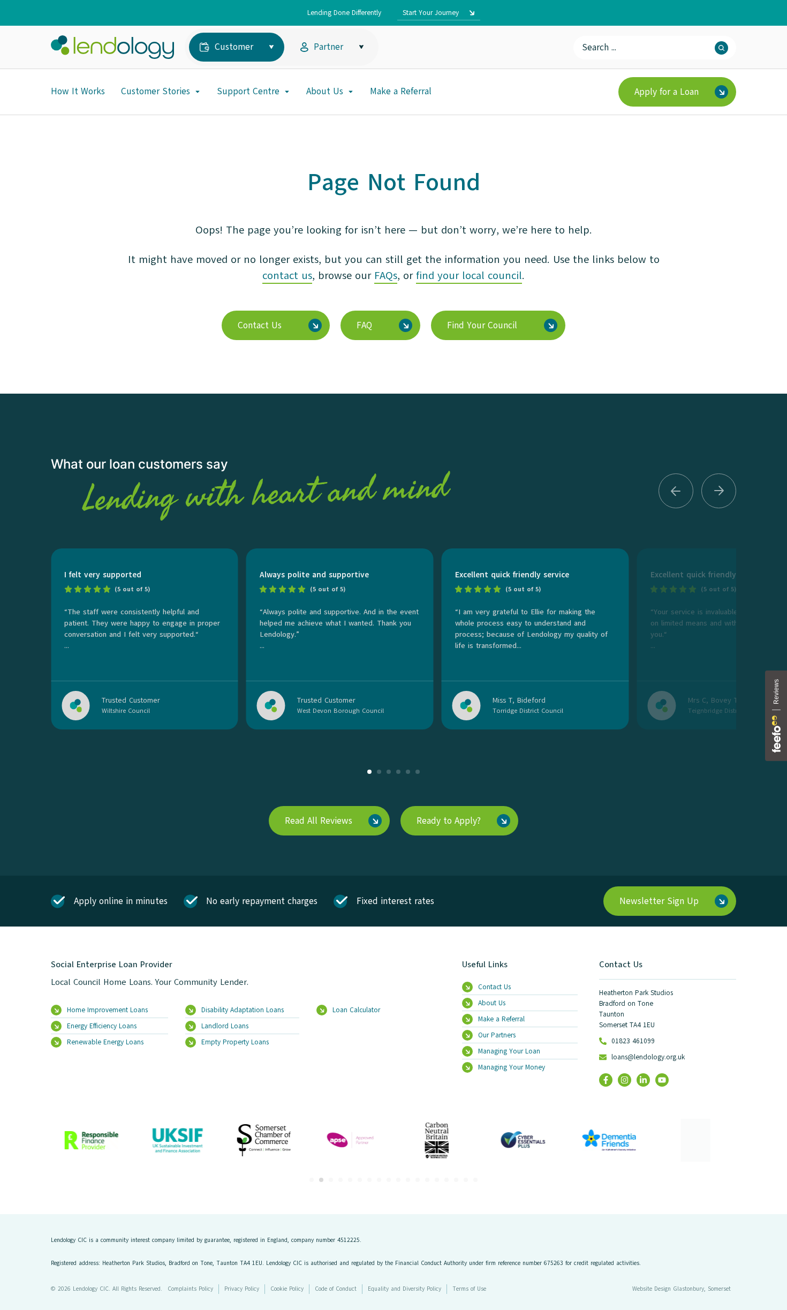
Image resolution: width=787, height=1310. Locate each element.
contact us (287, 275)
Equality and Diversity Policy (404, 1289)
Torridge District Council (528, 710)
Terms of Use (469, 1289)
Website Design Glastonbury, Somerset (681, 1289)
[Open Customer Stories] (197, 91)
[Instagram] (624, 1080)
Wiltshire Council (126, 710)
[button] (676, 490)
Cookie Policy (287, 1289)
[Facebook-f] (605, 1080)
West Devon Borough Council (340, 710)
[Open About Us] (350, 91)
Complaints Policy (190, 1289)
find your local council (469, 275)
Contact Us (620, 964)
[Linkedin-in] (643, 1080)
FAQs (385, 275)
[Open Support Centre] (287, 91)
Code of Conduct (336, 1289)
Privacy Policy (241, 1289)
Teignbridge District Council (728, 710)
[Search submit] (721, 48)
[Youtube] (662, 1080)
